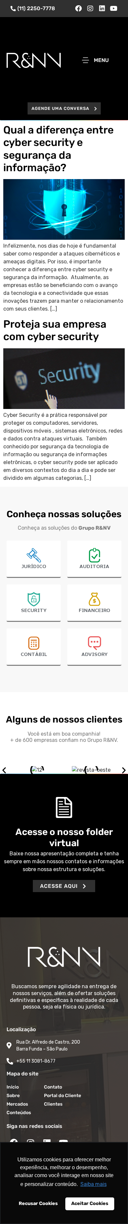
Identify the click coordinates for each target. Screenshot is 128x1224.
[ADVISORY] (94, 643)
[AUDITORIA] (94, 555)
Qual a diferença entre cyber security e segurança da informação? (58, 149)
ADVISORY (94, 654)
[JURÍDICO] (34, 555)
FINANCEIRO (94, 610)
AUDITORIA (94, 566)
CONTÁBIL (34, 654)
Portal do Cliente (62, 1095)
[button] (64, 108)
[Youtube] (114, 8)
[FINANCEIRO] (94, 599)
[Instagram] (90, 8)
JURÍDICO (33, 566)
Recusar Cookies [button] (38, 1203)
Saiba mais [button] (93, 1184)
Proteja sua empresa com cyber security (54, 330)
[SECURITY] (34, 599)
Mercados (17, 1104)
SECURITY (34, 610)
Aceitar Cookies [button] (89, 1203)
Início (13, 1087)
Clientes (53, 1104)
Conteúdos (19, 1112)
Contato (53, 1087)
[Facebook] (78, 8)
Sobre (13, 1095)
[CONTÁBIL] (34, 643)
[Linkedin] (102, 8)
